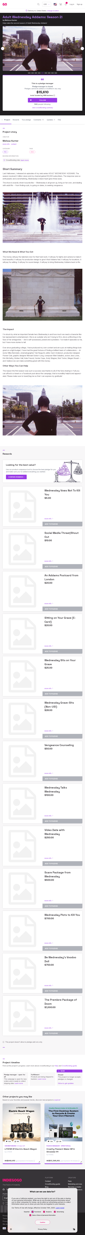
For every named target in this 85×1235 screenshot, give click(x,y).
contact (13, 144)
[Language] (55, 4)
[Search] (38, 4)
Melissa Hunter (11, 20)
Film (5, 152)
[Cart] (60, 4)
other (32, 152)
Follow (42, 100)
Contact (48, 1181)
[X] (7, 1189)
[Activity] (65, 4)
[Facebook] (4, 1189)
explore (57, 1100)
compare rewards (16, 477)
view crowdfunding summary (42, 108)
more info (6, 144)
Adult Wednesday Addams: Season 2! (33, 17)
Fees (70, 1181)
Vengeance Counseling (59, 745)
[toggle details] (40, 1163)
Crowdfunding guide (69, 1066)
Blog (46, 1187)
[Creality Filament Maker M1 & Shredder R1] (63, 1122)
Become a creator (74, 1187)
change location (53, 11)
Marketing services (75, 1184)
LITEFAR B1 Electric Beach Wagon (21, 1149)
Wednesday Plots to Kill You (62, 915)
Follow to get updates (66, 1083)
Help (56, 1066)
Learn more (19, 1083)
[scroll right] (82, 48)
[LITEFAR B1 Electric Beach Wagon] (22, 1122)
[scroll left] (2, 48)
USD (45, 4)
